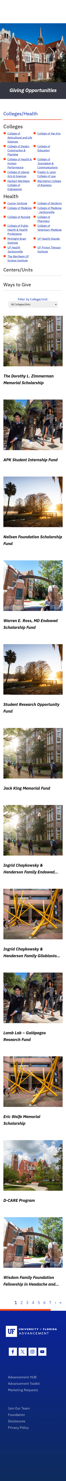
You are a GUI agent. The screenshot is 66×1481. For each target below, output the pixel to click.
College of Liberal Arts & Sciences (18, 174)
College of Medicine (19, 208)
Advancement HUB (22, 1377)
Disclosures (16, 1421)
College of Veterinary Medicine (49, 227)
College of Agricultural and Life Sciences (19, 137)
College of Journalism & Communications (47, 163)
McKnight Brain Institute (16, 240)
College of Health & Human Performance (19, 163)
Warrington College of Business (49, 183)
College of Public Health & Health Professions (17, 230)
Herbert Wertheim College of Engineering (18, 185)
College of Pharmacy (43, 219)
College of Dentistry (49, 203)
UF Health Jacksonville (15, 249)
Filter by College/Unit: (33, 299)
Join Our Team (19, 1408)
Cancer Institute (17, 203)
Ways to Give (17, 284)
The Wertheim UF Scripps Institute (18, 258)
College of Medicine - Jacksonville (49, 210)
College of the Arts (49, 133)
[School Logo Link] (31, 1331)
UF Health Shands (48, 238)
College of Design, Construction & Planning (18, 150)
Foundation (16, 1414)
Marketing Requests (23, 1390)
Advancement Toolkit (24, 1383)
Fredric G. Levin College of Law (46, 174)
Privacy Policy (18, 1427)
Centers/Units (18, 270)
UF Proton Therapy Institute (49, 249)
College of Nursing (18, 217)
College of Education (43, 148)
